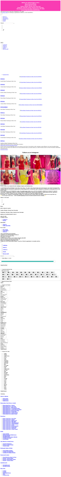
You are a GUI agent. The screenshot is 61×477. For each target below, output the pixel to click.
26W (16, 276)
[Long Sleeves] (4, 341)
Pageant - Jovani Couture (8, 458)
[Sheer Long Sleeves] (4, 342)
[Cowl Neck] (3, 329)
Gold (5, 383)
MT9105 (2, 124)
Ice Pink (5, 370)
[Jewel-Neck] (3, 332)
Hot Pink (6, 372)
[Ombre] (2, 311)
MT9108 (2, 129)
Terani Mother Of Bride (8, 450)
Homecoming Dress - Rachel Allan (10, 411)
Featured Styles (6, 74)
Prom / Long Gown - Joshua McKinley (10, 423)
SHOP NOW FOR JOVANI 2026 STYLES (8, 145)
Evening (4, 471)
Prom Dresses (5, 399)
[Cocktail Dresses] (5, 290)
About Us (5, 224)
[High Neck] (3, 331)
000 (5, 272)
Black (5, 385)
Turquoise (6, 360)
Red (5, 377)
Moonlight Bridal (6, 435)
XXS (39, 276)
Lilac (5, 367)
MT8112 (2, 112)
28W (22, 276)
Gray (5, 386)
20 (4, 274)
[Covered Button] (4, 302)
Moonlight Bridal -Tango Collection (10, 436)
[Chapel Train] (3, 325)
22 (9, 274)
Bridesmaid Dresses (7, 472)
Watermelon (6, 374)
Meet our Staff (6, 253)
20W (54, 274)
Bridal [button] (1, 431)
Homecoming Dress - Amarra (9, 405)
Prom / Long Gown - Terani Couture (10, 429)
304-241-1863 (5, 12)
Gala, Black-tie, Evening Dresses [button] (7, 441)
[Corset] (4, 300)
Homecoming (5, 398)
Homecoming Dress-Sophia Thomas (10, 413)
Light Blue (6, 361)
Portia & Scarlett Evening (8, 444)
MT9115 (2, 141)
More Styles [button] (2, 468)
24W (10, 276)
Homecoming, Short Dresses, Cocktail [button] (8, 403)
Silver (5, 387)
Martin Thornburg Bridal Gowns (9, 434)
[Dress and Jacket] (4, 294)
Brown (5, 384)
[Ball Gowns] (4, 292)
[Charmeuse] (3, 318)
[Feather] (3, 320)
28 (23, 274)
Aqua (5, 359)
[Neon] (2, 310)
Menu (2, 42)
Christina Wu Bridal (7, 438)
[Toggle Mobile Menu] (0, 242)
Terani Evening (6, 445)
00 (9, 272)
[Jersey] (3, 321)
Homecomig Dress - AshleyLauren (10, 407)
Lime (5, 358)
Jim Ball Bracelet (6, 465)
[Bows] (3, 315)
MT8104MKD (4, 107)
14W (37, 274)
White (5, 389)
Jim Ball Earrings (6, 466)
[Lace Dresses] (4, 295)
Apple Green (6, 355)
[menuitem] (32, 16)
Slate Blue (6, 363)
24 (13, 274)
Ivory (5, 380)
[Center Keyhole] (4, 299)
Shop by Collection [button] (4, 396)
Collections (5, 245)
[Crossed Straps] (4, 303)
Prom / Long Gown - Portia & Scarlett (10, 425)
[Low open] (4, 305)
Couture (4, 470)
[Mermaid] (3, 336)
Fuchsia (5, 373)
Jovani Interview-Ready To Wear (9, 457)
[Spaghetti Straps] (4, 346)
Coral (5, 379)
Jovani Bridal (5, 439)
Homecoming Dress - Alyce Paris (9, 406)
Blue (5, 364)
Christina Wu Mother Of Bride (9, 452)
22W (5, 276)
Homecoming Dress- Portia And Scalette (11, 410)
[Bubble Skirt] (4, 297)
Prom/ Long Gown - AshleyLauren (10, 420)
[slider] (54, 261)
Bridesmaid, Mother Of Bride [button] (6, 448)
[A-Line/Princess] (3, 334)
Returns (4, 220)
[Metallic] (2, 309)
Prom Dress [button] (2, 416)
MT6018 (2, 84)
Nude (5, 381)
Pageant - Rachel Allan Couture (9, 459)
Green (5, 357)
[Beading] (3, 314)
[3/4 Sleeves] (4, 340)
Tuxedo (4, 251)
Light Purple (6, 368)
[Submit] (13, 23)
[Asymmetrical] (3, 324)
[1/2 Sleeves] (4, 339)
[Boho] (4, 293)
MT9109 (2, 135)
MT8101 (2, 101)
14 (43, 272)
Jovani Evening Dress (7, 443)
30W (27, 276)
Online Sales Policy (6, 225)
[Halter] (3, 330)
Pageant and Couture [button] (4, 454)
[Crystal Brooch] (3, 316)
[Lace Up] (4, 304)
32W (33, 276)
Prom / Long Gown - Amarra (9, 419)
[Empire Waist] (3, 335)
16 (48, 272)
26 (18, 274)
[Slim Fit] (3, 337)
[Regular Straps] (4, 345)
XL (4, 279)
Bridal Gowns (5, 400)
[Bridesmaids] (5, 288)
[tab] (30, 396)
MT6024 (2, 95)
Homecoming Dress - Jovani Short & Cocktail (12, 409)
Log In (4, 20)
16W (43, 274)
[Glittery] (2, 308)
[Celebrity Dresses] (4, 298)
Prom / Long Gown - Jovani (8, 424)
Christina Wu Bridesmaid (8, 451)
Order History (6, 230)
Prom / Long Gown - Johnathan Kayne (11, 422)
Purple (5, 366)
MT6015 (2, 79)
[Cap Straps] (4, 344)
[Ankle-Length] (3, 323)
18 (53, 272)
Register (4, 19)
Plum (5, 376)
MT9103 (2, 118)
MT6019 (2, 90)
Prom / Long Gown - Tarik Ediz (9, 428)
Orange (5, 378)
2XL (9, 279)
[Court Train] (3, 326)
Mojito (5, 354)
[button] (5, 44)
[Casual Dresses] (5, 289)
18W (49, 274)
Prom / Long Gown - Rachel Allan (10, 427)
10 (34, 272)
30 (27, 274)
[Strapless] (4, 347)
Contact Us (5, 219)
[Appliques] (3, 313)
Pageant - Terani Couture (8, 460)
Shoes (4, 473)
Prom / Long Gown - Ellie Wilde (9, 421)
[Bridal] (5, 287)
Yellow (5, 353)
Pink (5, 371)
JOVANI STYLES (4, 149)
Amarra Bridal (6, 433)
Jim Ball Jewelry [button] (3, 462)
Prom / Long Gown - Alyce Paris (9, 418)
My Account (5, 17)
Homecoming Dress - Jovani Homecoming (11, 408)
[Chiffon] (3, 319)
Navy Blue (6, 365)
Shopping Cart (5, 18)
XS (44, 276)
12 (39, 272)
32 (32, 274)
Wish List (4, 16)
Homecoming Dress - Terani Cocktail (10, 412)
